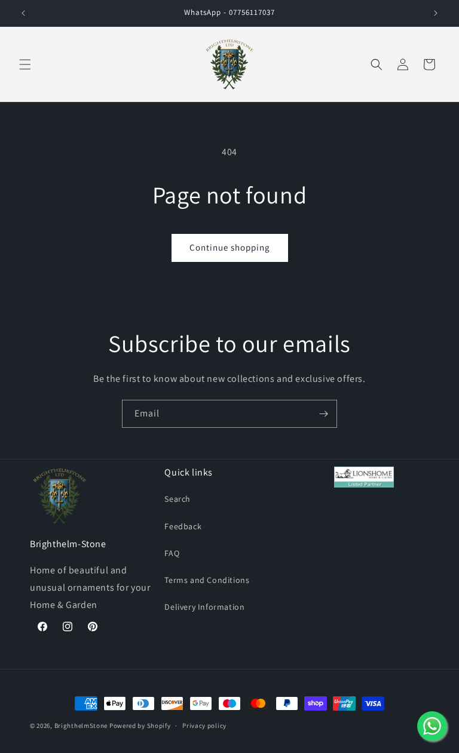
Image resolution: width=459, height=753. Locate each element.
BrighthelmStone (81, 725)
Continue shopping (229, 247)
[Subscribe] (323, 414)
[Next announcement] (436, 13)
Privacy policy (204, 725)
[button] (25, 64)
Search (177, 498)
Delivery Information (204, 606)
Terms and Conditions (206, 580)
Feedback (182, 526)
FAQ (171, 553)
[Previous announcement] (23, 13)
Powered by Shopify (140, 725)
